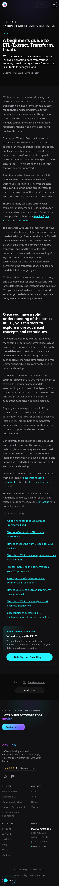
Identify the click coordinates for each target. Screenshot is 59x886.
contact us (43, 501)
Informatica (23, 220)
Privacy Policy (20, 875)
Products (6, 828)
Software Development (13, 807)
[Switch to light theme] (42, 4)
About (34, 791)
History (34, 801)
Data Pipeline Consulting (28, 657)
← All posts (29, 690)
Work (5, 849)
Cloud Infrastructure (12, 801)
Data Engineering (36, 682)
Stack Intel (7, 839)
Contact (6, 854)
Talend (6, 220)
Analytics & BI (9, 796)
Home (5, 21)
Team (34, 796)
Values (34, 807)
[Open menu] (54, 4)
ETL (24, 682)
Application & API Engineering (11, 814)
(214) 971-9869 (39, 841)
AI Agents (7, 833)
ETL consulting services (42, 482)
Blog (13, 21)
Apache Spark (41, 216)
